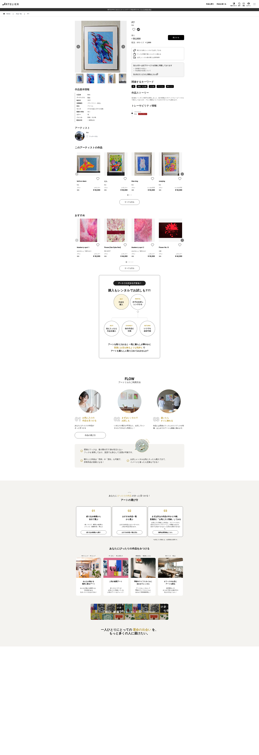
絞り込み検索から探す (94, 532)
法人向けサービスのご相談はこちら (144, 74)
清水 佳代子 (107, 251)
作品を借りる (221, 4)
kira (89, 97)
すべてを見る (129, 202)
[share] (138, 29)
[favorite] (134, 29)
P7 (28, 14)
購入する (176, 37)
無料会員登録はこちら (165, 532)
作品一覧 (19, 14)
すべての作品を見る (145, 9)
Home (8, 14)
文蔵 (160, 251)
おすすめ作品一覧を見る (129, 532)
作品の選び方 (90, 435)
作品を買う (210, 4)
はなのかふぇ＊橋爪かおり (84, 251)
